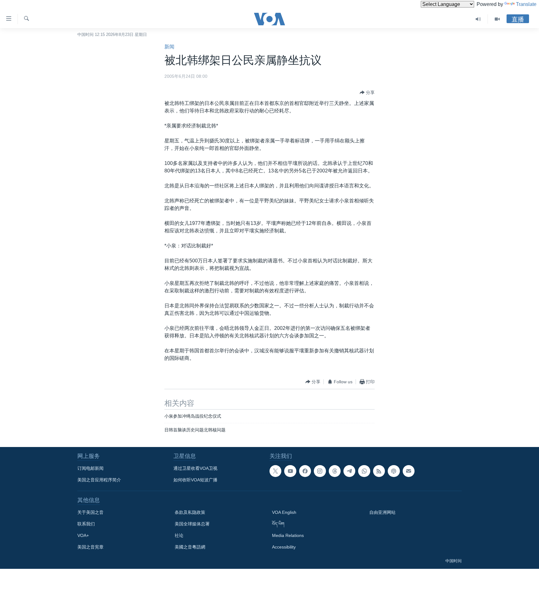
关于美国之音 (90, 512)
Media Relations (288, 535)
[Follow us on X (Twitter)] (275, 471)
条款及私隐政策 (190, 512)
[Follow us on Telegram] (349, 471)
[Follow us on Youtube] (290, 471)
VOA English (284, 512)
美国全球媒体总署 (192, 523)
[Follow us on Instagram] (320, 471)
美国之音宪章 (90, 546)
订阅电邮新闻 (90, 468)
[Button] (367, 92)
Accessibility (284, 546)
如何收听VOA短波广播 (195, 479)
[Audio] (478, 19)
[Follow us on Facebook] (305, 471)
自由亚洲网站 (382, 512)
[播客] (394, 471)
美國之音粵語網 (190, 546)
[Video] (497, 19)
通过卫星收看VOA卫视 (195, 468)
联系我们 (86, 523)
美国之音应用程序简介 (99, 479)
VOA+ (83, 535)
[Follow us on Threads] (335, 471)
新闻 (169, 46)
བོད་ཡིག (278, 523)
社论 (179, 535)
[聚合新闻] (379, 471)
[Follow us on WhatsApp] (364, 471)
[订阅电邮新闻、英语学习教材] (409, 471)
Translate (526, 4)
